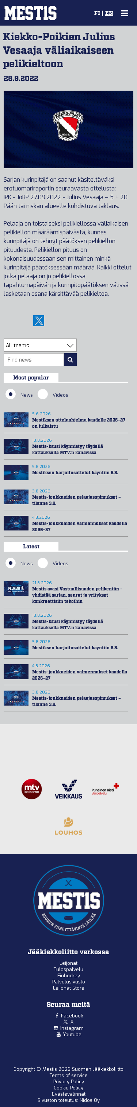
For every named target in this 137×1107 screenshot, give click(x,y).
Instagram (72, 1028)
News (26, 395)
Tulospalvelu (68, 969)
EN (109, 13)
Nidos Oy (90, 1100)
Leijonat (68, 963)
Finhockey (68, 975)
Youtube (72, 1034)
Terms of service (69, 1075)
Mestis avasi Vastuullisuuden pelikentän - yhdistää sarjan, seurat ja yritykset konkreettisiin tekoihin (77, 595)
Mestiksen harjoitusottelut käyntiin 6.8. (75, 473)
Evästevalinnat (68, 1094)
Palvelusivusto (68, 982)
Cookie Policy (68, 1088)
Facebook (72, 1016)
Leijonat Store (68, 988)
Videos (60, 395)
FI (97, 13)
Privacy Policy (68, 1081)
